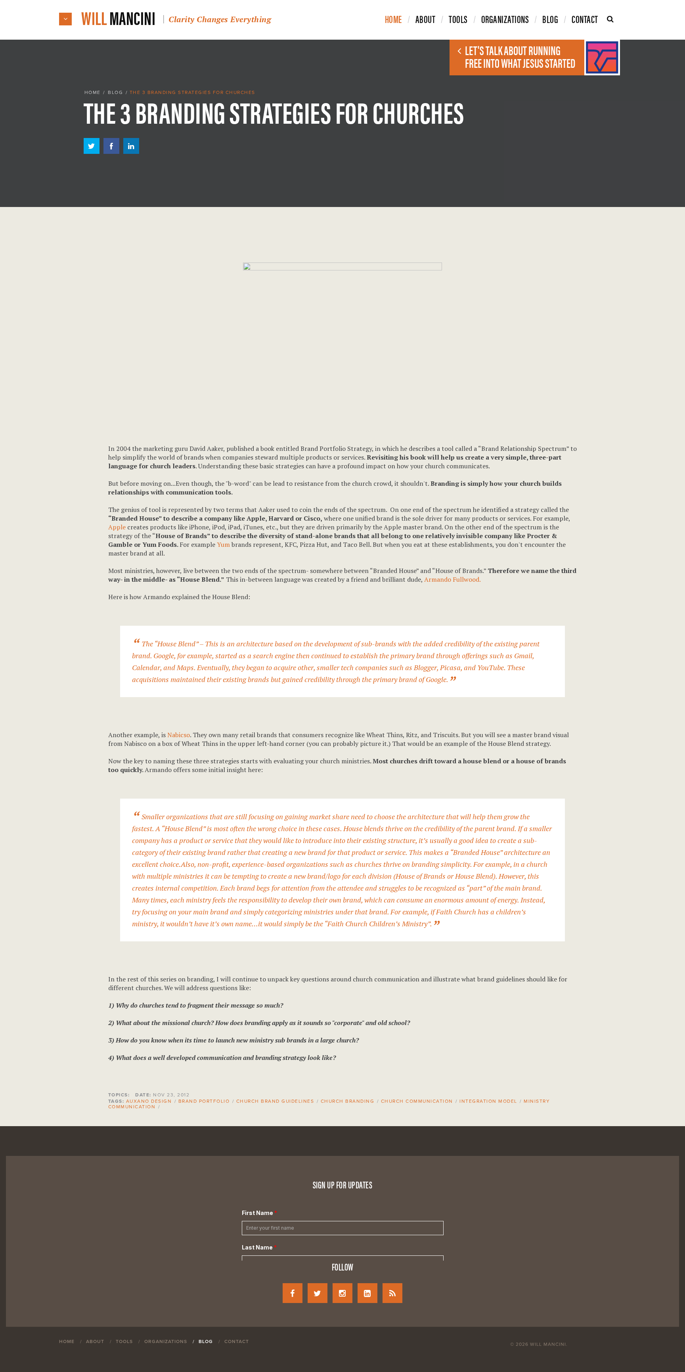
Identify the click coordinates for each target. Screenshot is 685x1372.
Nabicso (178, 734)
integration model (488, 1101)
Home (92, 92)
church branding (348, 1101)
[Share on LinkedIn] (131, 151)
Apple (117, 527)
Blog (115, 92)
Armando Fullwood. (452, 579)
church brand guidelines (275, 1101)
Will (176, 17)
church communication (417, 1101)
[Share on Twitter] (91, 151)
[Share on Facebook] (111, 151)
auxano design (149, 1101)
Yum (223, 544)
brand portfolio (204, 1101)
